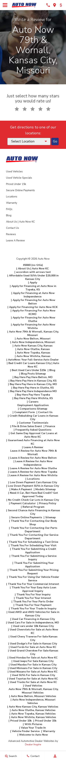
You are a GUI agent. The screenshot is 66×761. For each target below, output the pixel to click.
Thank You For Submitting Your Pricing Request (33, 571)
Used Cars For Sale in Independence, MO (33, 622)
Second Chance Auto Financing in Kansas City (34, 512)
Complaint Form (24, 412)
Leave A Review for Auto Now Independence (33, 463)
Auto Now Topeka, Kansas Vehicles (33, 713)
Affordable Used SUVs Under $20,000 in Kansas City (34, 277)
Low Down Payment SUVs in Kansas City (33, 486)
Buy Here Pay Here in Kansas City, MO (33, 384)
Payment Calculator (23, 503)
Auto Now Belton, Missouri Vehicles (33, 696)
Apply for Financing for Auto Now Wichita (34, 326)
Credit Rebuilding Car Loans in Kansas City (34, 417)
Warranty (11, 203)
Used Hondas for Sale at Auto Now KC (33, 657)
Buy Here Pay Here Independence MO (33, 391)
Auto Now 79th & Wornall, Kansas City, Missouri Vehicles (33, 690)
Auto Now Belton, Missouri (33, 338)
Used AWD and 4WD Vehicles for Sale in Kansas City (33, 613)
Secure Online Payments (20, 190)
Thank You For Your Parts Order (33, 601)
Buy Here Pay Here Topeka (33, 394)
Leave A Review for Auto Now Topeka (33, 472)
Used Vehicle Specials (19, 178)
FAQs (9, 209)
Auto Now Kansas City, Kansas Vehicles (33, 706)
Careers (33, 401)
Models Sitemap (45, 489)
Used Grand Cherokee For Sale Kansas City (34, 652)
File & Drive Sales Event (27, 426)
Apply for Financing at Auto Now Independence (34, 294)
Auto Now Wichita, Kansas (33, 356)
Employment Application (33, 405)
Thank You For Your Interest (33, 598)
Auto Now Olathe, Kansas (33, 349)
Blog (8, 215)
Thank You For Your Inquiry (33, 594)
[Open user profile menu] (55, 756)
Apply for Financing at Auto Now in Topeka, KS (34, 287)
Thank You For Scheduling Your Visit (33, 545)
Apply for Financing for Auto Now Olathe (34, 319)
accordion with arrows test (33, 272)
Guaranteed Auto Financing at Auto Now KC (34, 442)
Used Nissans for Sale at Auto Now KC (33, 671)
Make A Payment (21, 489)
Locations (11, 196)
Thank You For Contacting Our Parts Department (34, 529)
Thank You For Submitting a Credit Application (34, 550)
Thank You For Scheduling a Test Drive (33, 542)
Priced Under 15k (16, 184)
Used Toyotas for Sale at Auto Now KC (33, 678)
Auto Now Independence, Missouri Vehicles (33, 701)
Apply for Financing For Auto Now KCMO (33, 312)
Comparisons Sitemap (33, 408)
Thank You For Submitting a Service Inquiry (33, 557)
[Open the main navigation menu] (5, 5)
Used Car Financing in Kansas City (33, 619)
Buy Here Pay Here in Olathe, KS (33, 387)
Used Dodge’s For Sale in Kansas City (33, 643)
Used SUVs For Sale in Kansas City (33, 675)
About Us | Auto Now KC (20, 221)
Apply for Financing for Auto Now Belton (34, 301)
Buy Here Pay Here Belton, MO (33, 377)
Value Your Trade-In (33, 727)
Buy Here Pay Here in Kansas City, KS (33, 380)
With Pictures (33, 724)
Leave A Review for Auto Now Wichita (33, 475)
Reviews (11, 234)
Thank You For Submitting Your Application (34, 564)
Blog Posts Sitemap (33, 373)
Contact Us (12, 228)
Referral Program (33, 507)
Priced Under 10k (21, 720)
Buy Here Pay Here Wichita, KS (33, 398)
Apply (33, 282)
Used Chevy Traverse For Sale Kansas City (33, 638)
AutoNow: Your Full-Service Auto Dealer (33, 359)
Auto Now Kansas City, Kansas (33, 345)
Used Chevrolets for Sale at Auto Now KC (34, 631)
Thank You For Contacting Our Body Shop (34, 522)
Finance (50, 426)
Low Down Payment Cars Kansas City (33, 482)
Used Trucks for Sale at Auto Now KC (33, 682)
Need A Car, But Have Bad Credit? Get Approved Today (34, 494)
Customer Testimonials (33, 422)
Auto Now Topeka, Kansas (33, 352)
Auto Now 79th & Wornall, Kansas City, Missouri (34, 333)
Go (55, 141)
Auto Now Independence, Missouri (33, 342)
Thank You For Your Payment (33, 605)
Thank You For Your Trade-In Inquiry (33, 608)
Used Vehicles (14, 171)
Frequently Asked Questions (33, 430)
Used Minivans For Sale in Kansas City (33, 668)
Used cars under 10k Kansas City (33, 626)
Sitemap (50, 517)
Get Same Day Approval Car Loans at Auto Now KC (33, 435)
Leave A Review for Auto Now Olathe (33, 468)
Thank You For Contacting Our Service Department (34, 536)
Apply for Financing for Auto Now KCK (33, 307)
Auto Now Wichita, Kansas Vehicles (33, 717)
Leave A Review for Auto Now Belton (33, 458)
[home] (24, 5)
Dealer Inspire (33, 744)
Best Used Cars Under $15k (29, 370)
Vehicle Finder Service (26, 731)
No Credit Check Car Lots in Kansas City (33, 500)
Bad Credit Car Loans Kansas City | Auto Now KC (33, 364)
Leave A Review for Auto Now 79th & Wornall (33, 452)
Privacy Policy (47, 503)
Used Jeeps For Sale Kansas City (33, 661)
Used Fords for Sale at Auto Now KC (33, 647)
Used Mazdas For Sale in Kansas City (33, 664)
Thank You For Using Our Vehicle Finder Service (34, 578)
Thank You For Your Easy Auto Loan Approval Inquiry (34, 589)
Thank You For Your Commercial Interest (33, 584)
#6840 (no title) (33, 265)
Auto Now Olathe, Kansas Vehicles (33, 710)
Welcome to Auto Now (33, 734)
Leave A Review (15, 240)
